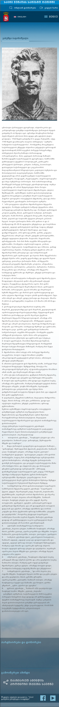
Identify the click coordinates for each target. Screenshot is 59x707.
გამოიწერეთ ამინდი (15, 672)
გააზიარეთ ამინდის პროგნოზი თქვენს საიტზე (31, 682)
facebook (43, 698)
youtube (53, 698)
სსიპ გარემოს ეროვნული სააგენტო (6, 16)
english (22, 17)
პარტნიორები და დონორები (21, 642)
